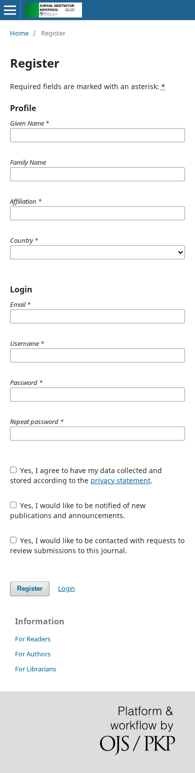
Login (66, 588)
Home (19, 33)
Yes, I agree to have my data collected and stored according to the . (86, 475)
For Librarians (35, 668)
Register (29, 588)
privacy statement (120, 480)
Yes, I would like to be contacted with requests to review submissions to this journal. (97, 545)
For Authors (32, 653)
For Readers (32, 638)
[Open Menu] (10, 10)
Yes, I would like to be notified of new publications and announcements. (78, 510)
